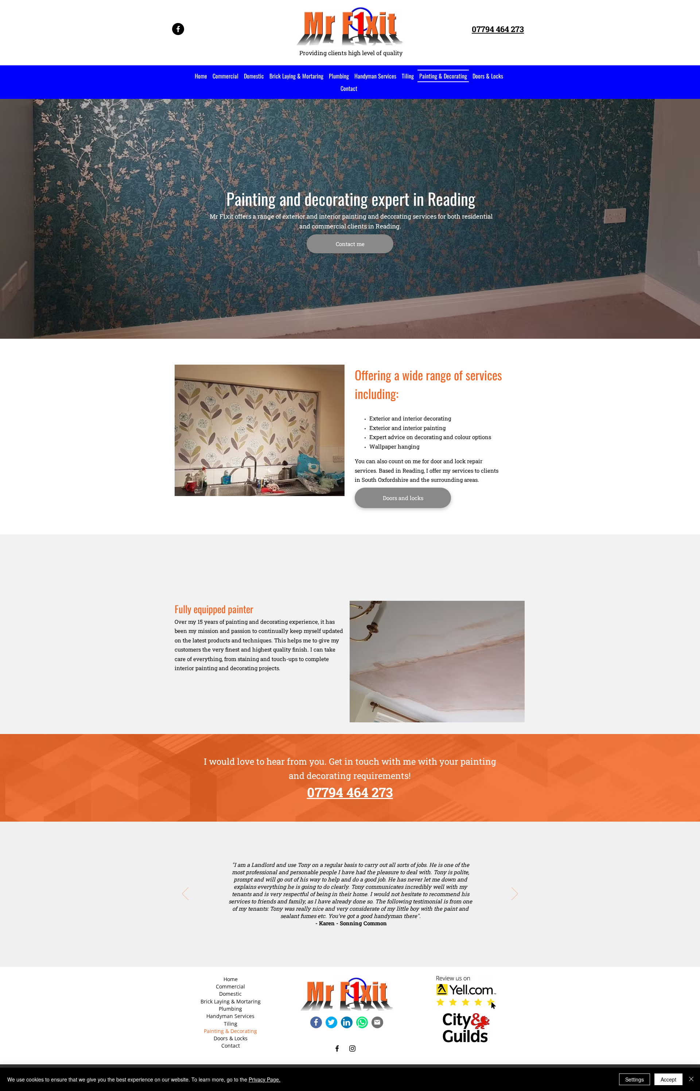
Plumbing (230, 1009)
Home (230, 979)
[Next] (515, 894)
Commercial (230, 986)
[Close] (691, 1079)
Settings (634, 1079)
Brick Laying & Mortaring (231, 1001)
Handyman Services (230, 1016)
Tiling (230, 1024)
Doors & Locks (231, 1038)
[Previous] (185, 894)
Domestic (230, 994)
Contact (230, 1045)
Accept (668, 1079)
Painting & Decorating (230, 1031)
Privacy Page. (264, 1079)
